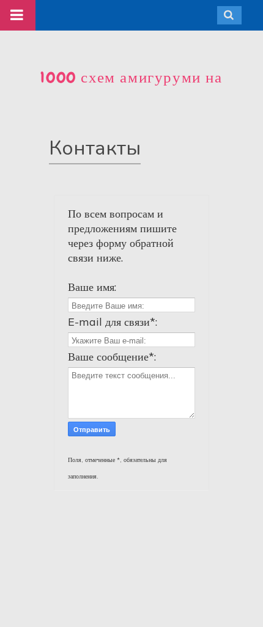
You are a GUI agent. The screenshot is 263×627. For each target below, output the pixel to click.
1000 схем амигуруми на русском (131, 88)
